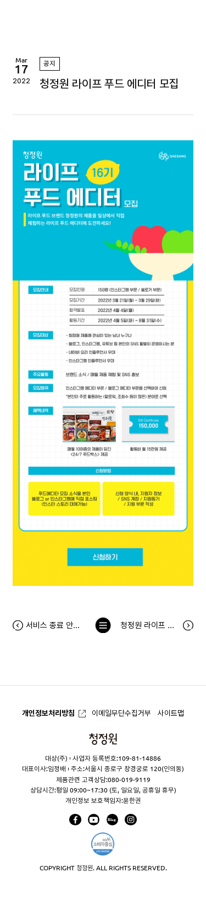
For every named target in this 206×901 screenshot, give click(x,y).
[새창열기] (75, 819)
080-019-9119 (129, 779)
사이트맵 (171, 713)
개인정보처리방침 (48, 713)
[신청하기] (103, 583)
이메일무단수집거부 (121, 713)
